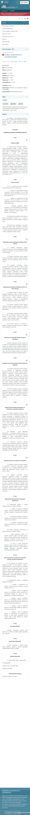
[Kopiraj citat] (13, 49)
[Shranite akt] (22, 18)
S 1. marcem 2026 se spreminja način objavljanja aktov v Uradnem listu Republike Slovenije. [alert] (14, 14)
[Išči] (18, 2)
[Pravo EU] (27, 140)
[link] (4, 11)
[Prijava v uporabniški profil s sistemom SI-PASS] (24, 2)
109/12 (15, 61)
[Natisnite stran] (27, 18)
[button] (15, 49)
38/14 (25, 61)
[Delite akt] (25, 18)
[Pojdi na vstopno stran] (5, 3)
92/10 (12, 61)
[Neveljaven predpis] (3, 54)
